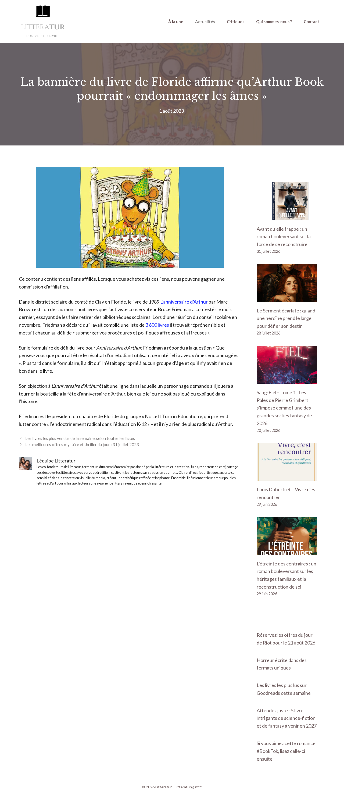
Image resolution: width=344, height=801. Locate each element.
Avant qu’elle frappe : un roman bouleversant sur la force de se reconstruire (284, 236)
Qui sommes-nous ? (274, 21)
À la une (175, 21)
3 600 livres (157, 325)
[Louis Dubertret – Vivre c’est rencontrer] (287, 477)
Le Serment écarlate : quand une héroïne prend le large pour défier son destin (286, 318)
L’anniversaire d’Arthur (184, 302)
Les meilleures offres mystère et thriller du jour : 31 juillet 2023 (82, 444)
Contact (311, 21)
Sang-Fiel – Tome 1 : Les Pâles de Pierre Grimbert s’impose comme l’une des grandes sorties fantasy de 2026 (284, 407)
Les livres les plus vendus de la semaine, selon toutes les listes (80, 438)
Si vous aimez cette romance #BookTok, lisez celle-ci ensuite (286, 751)
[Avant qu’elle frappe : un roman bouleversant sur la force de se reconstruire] (287, 216)
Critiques (235, 21)
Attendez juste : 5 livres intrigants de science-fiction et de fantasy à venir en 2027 (287, 718)
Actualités (205, 21)
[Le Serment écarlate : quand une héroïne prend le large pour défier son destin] (287, 298)
